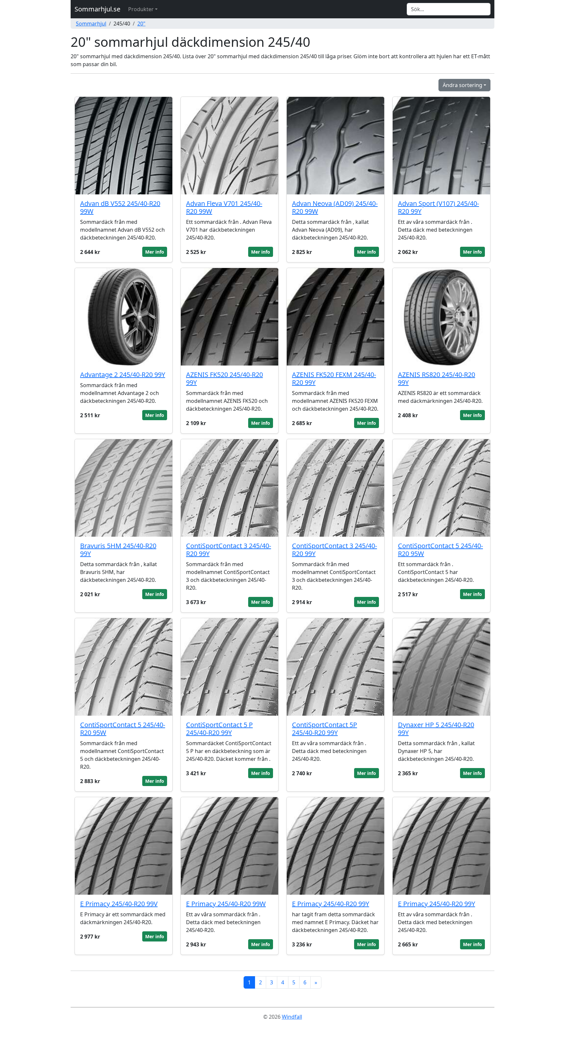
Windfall (292, 1016)
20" (141, 23)
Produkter (141, 9)
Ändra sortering (462, 85)
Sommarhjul (91, 23)
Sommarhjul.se (97, 9)
